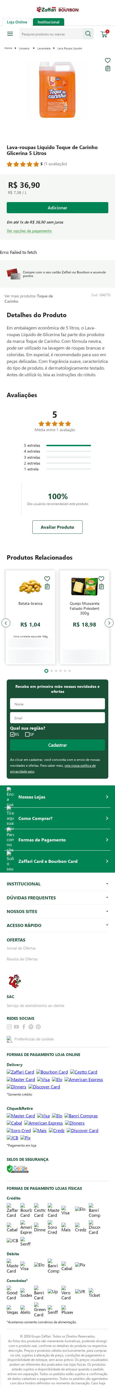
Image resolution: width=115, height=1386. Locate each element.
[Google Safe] (17, 1173)
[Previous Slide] (5, 624)
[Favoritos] (107, 60)
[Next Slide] (109, 624)
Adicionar (57, 207)
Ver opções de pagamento (29, 231)
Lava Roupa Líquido (70, 48)
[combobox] (57, 33)
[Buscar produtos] (88, 33)
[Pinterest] (38, 1030)
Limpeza (24, 48)
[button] (57, 90)
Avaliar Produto (57, 527)
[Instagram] (9, 1030)
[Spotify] (30, 1030)
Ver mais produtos (28, 298)
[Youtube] (16, 1030)
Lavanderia (44, 48)
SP (32, 738)
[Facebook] (23, 1030)
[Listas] (107, 68)
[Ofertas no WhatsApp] (15, 995)
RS (17, 738)
